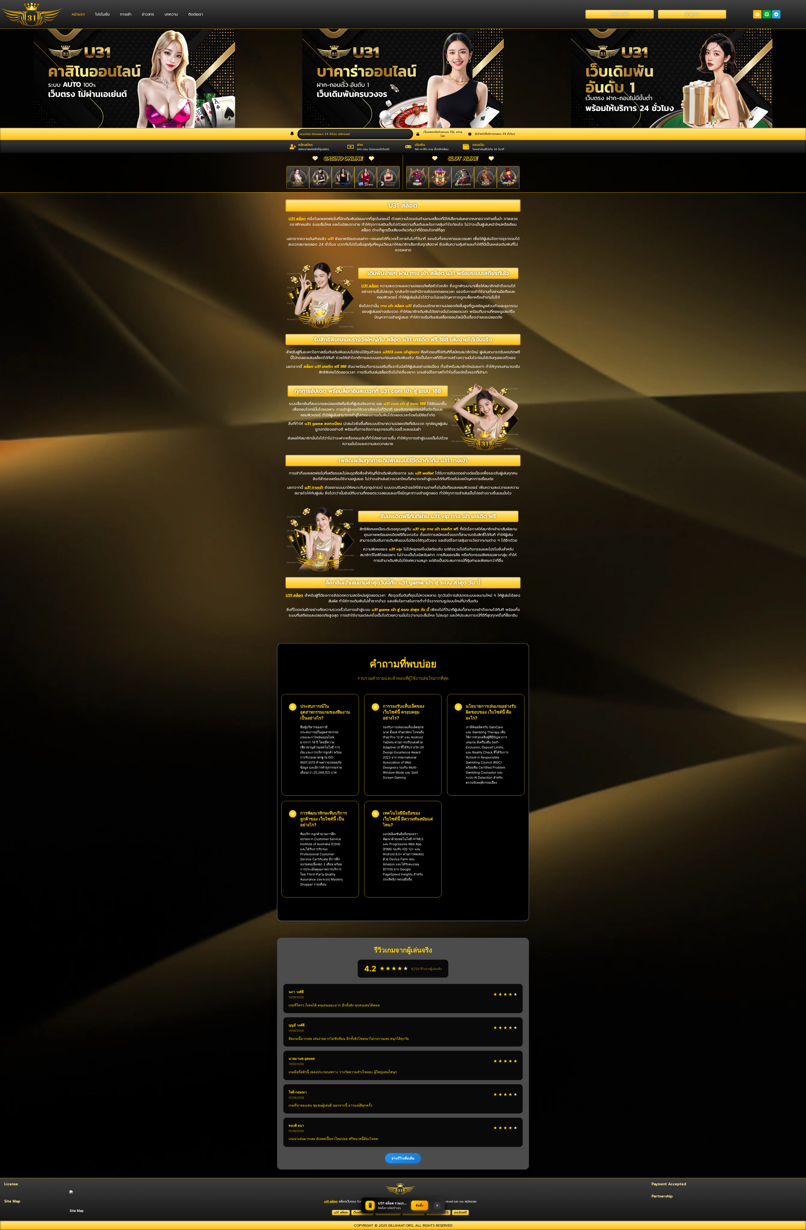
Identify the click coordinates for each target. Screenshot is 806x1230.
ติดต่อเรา (195, 14)
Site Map (77, 1211)
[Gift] (757, 14)
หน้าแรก (78, 14)
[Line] (767, 14)
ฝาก (360, 144)
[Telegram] (776, 14)
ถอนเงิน (478, 144)
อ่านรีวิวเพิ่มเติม (403, 1158)
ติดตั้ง (419, 1205)
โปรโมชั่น (102, 14)
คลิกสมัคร (305, 144)
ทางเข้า (125, 14)
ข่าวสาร (148, 14)
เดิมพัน (420, 144)
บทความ (171, 14)
